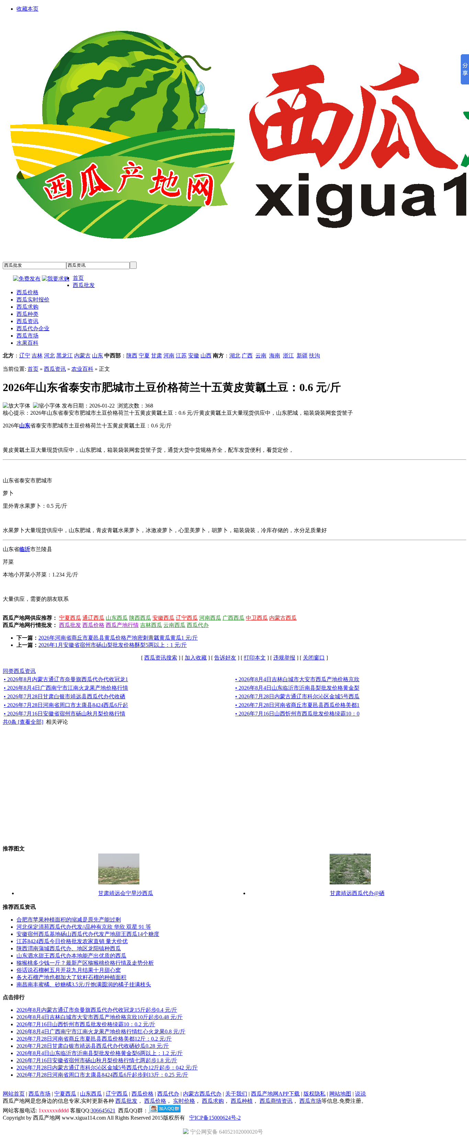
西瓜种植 (242, 1101)
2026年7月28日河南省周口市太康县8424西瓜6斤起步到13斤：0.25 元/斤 (102, 1075)
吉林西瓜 (151, 625)
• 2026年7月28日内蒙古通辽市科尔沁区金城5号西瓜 (297, 696)
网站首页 (14, 1094)
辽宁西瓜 (187, 618)
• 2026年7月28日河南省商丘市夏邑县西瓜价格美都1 (297, 705)
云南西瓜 (174, 625)
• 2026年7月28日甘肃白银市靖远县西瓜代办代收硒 (64, 696)
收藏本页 (27, 9)
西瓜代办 (198, 625)
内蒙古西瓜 (283, 618)
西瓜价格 (93, 625)
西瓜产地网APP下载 (275, 1094)
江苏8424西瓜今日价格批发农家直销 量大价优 (72, 941)
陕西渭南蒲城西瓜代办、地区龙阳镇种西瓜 (68, 948)
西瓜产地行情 (122, 625)
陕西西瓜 (140, 618)
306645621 (103, 1110)
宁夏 (144, 355)
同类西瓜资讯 (19, 671)
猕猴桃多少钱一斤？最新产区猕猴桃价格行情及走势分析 (85, 963)
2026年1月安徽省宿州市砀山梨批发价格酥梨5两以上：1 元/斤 (112, 645)
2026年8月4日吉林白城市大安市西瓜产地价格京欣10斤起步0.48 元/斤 (99, 1017)
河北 (49, 355)
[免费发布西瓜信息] (27, 279)
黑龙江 (64, 355)
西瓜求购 (213, 1101)
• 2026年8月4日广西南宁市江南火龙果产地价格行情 (66, 688)
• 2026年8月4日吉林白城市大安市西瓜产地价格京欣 (297, 679)
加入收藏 (196, 658)
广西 (247, 355)
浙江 (288, 355)
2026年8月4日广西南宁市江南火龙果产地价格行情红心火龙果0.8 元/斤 (100, 1031)
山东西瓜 (117, 618)
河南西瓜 (210, 618)
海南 (274, 355)
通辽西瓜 (93, 618)
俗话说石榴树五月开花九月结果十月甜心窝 (68, 970)
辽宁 (24, 355)
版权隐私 (314, 1094)
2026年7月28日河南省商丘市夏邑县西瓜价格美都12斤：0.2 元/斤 (94, 1039)
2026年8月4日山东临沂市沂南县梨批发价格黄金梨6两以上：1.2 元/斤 (99, 1053)
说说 (360, 1094)
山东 (97, 355)
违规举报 (284, 658)
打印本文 (255, 658)
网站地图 (340, 1094)
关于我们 (236, 1094)
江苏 (181, 355)
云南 (260, 355)
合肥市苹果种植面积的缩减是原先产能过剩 (68, 920)
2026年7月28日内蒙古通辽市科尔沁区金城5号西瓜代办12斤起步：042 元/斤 (107, 1067)
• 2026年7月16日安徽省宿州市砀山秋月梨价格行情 (64, 714)
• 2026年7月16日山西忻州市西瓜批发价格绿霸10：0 (297, 714)
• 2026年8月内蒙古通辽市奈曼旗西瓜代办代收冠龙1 (66, 679)
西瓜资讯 (55, 369)
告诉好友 (225, 658)
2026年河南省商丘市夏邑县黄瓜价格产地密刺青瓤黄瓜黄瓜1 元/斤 (118, 638)
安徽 (193, 355)
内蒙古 (82, 355)
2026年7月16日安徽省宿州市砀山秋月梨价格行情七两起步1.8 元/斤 (96, 1060)
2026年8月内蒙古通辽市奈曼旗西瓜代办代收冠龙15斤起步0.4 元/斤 (96, 1010)
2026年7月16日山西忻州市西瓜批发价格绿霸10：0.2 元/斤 (85, 1024)
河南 (168, 355)
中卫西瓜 (257, 618)
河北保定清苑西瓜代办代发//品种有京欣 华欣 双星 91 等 (83, 927)
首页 (32, 369)
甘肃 (156, 355)
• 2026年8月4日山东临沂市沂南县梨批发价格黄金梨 (297, 688)
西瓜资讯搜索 (160, 658)
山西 (206, 355)
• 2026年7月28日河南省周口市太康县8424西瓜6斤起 (66, 705)
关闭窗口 (314, 658)
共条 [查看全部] (23, 722)
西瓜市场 (39, 1094)
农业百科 (82, 369)
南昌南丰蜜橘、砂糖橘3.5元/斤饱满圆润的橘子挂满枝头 (83, 984)
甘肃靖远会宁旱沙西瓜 (125, 893)
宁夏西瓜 (70, 618)
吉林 (37, 355)
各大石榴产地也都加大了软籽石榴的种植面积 (71, 977)
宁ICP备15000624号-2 (215, 1118)
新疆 (302, 355)
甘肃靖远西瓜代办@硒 (357, 893)
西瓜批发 (70, 625)
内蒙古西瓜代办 (202, 1094)
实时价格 (184, 1101)
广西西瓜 (233, 618)
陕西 (131, 355)
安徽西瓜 (163, 618)
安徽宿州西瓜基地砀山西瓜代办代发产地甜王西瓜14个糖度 (87, 934)
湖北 (234, 355)
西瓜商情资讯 (276, 1101)
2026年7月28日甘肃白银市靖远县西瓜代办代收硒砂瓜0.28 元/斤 (92, 1046)
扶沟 (314, 355)
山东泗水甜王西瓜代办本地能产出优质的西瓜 (71, 956)
